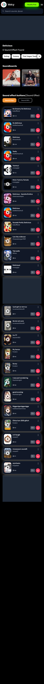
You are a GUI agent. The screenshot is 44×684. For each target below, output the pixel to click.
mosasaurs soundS (20, 449)
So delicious (17, 123)
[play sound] (8, 113)
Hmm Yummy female (21, 180)
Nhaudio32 (17, 139)
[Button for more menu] (38, 109)
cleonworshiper (18, 196)
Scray (15, 364)
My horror (16, 349)
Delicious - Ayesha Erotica (23, 194)
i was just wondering (20, 378)
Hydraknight (17, 380)
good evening (18, 392)
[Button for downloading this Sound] (38, 116)
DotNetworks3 (18, 125)
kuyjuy (15, 352)
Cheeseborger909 (19, 239)
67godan (16, 465)
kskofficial (16, 111)
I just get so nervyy (20, 307)
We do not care (18, 321)
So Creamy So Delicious (22, 109)
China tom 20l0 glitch (21, 420)
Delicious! (16, 265)
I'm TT (15, 335)
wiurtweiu (16, 463)
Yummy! (16, 166)
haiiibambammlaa (19, 409)
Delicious (16, 137)
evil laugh (16, 435)
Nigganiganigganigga (21, 406)
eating (6, 56)
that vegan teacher (31, 56)
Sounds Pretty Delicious (22, 222)
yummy (16, 56)
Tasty (15, 151)
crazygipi (16, 168)
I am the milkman (19, 237)
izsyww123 (16, 337)
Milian (15, 253)
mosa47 (15, 437)
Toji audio (16, 251)
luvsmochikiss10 (18, 309)
